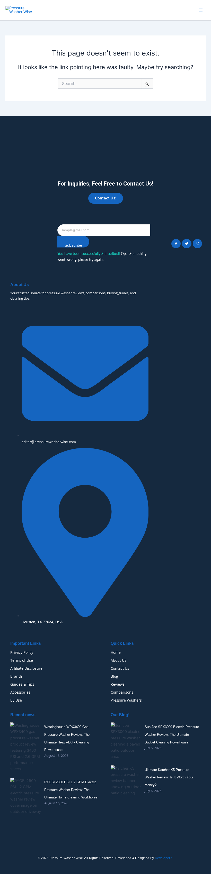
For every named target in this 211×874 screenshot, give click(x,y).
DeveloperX (163, 858)
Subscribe (73, 245)
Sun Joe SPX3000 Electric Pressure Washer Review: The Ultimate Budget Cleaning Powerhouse (172, 734)
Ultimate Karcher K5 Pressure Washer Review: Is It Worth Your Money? (169, 777)
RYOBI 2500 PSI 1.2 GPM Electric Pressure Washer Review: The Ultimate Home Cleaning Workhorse (70, 789)
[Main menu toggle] (201, 10)
